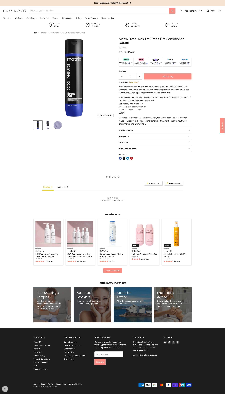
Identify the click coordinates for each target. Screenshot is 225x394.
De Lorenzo (104, 259)
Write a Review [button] (174, 183)
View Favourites (112, 270)
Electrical (44, 18)
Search (35, 384)
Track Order (38, 352)
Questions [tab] (61, 187)
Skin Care (31, 18)
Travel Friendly (91, 18)
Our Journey (69, 359)
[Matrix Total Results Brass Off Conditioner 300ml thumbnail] (37, 125)
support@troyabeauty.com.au (145, 355)
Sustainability (69, 349)
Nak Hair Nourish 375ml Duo (144, 254)
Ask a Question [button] (154, 183)
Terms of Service (47, 384)
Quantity (122, 71)
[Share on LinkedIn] (127, 158)
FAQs (35, 366)
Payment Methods (40, 362)
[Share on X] (124, 158)
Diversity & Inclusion (72, 345)
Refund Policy (61, 384)
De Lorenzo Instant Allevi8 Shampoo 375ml (111, 255)
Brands (6, 18)
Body (55, 18)
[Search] (172, 11)
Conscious (67, 18)
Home (36, 33)
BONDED (38, 259)
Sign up (100, 362)
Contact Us (38, 342)
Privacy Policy (39, 355)
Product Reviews (40, 369)
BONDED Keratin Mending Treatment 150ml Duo (46, 255)
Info (129, 63)
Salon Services (70, 342)
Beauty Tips (69, 352)
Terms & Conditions (41, 359)
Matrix (124, 47)
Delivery (36, 349)
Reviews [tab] (46, 187)
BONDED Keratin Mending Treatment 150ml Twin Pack (80, 255)
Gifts (78, 18)
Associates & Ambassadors (75, 355)
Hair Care (18, 18)
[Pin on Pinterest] (131, 158)
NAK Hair (135, 256)
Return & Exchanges (41, 345)
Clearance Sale (107, 18)
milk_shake (168, 259)
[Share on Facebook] (120, 158)
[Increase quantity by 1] (139, 76)
